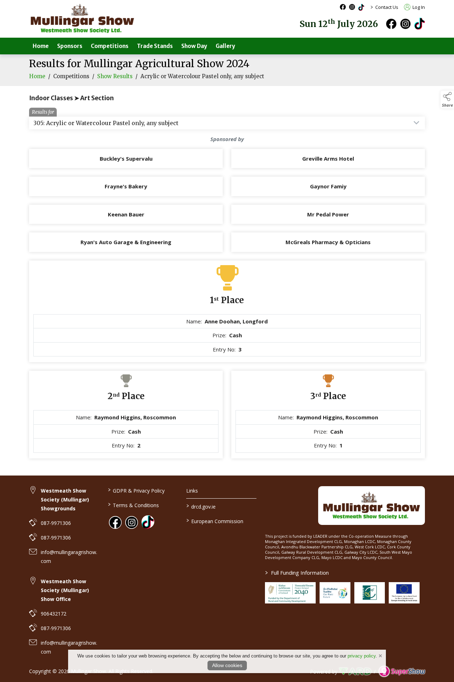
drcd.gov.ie (201, 506)
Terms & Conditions (133, 505)
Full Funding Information (297, 572)
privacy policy (362, 656)
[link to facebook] (115, 522)
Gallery (225, 46)
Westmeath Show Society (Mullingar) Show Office (65, 590)
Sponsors (69, 46)
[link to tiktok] (148, 521)
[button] (447, 99)
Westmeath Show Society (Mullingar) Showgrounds (65, 499)
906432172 (53, 613)
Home (41, 46)
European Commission (215, 521)
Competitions (109, 46)
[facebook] (391, 23)
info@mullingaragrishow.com (69, 556)
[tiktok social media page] (361, 7)
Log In (418, 7)
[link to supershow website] (401, 671)
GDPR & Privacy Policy (136, 490)
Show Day (194, 46)
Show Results (115, 76)
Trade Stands (155, 46)
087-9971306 (56, 523)
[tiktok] (419, 23)
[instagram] (405, 23)
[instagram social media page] (352, 7)
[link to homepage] (82, 19)
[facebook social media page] (343, 7)
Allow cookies (227, 665)
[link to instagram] (131, 522)
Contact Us (386, 7)
